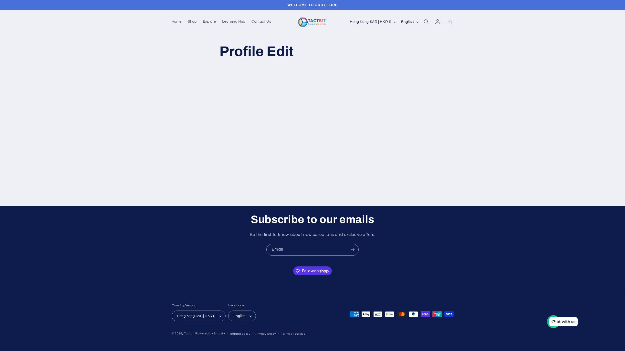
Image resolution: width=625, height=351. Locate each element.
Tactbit (189, 333)
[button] (426, 22)
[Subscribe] (352, 250)
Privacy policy (265, 333)
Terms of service (293, 333)
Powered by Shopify (210, 333)
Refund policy (240, 333)
